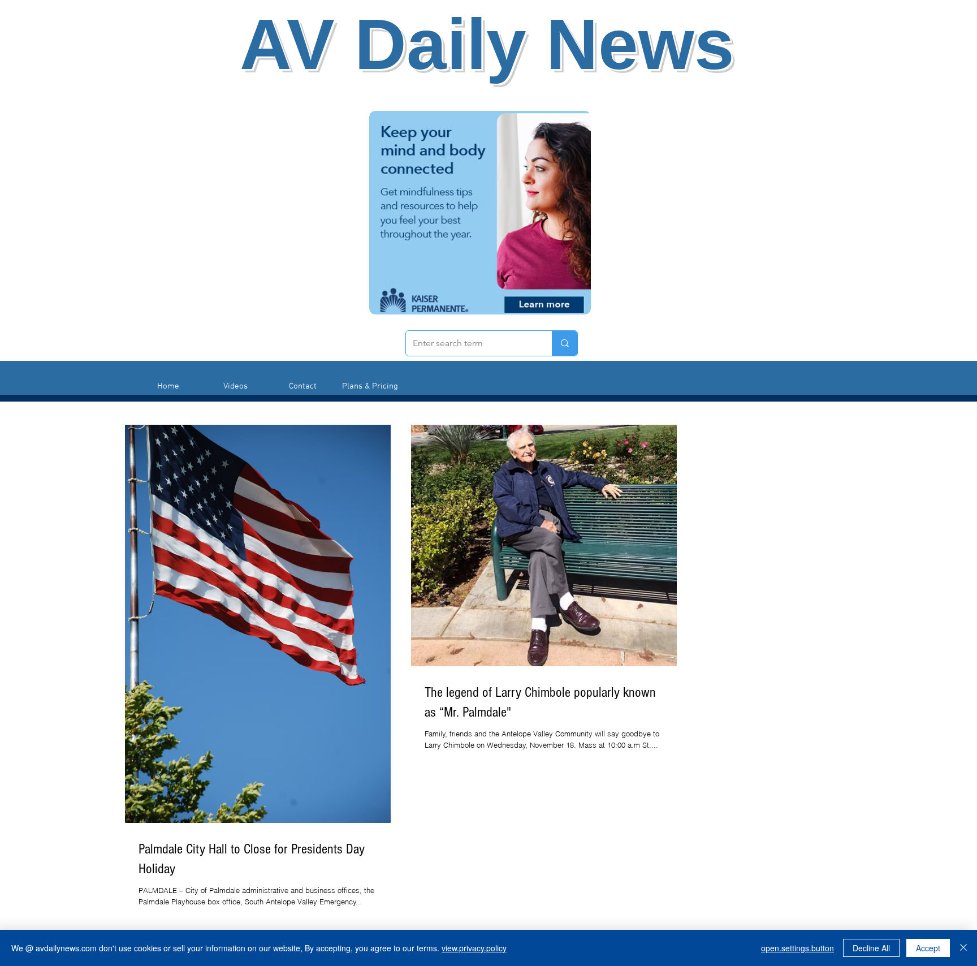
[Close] (963, 948)
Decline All (871, 948)
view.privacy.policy (474, 948)
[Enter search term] (564, 343)
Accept (928, 948)
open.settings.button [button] (797, 948)
